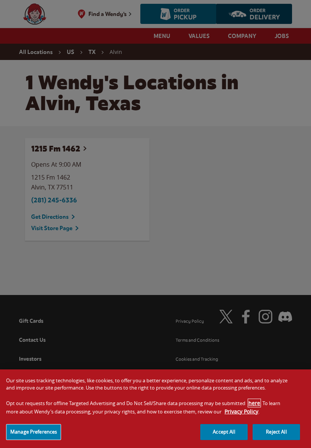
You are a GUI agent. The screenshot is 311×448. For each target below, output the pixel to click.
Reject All (276, 431)
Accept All (224, 431)
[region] (155, 408)
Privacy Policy (241, 411)
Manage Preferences (33, 431)
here (254, 403)
